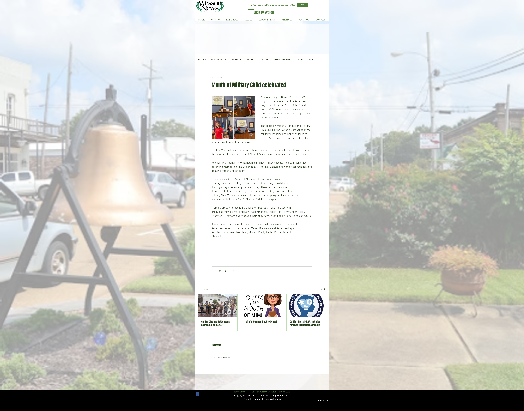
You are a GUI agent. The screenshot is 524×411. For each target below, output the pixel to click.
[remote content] (262, 249)
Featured (299, 59)
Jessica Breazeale (282, 59)
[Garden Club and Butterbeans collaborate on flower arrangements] (217, 305)
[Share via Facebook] (213, 271)
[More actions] (310, 77)
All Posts (202, 59)
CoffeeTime (236, 59)
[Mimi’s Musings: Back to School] (262, 305)
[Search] (251, 12)
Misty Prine (263, 59)
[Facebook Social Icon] (197, 394)
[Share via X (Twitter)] (219, 271)
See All (323, 289)
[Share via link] (233, 271)
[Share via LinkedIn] (226, 271)
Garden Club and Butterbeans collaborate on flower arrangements (215, 323)
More (311, 59)
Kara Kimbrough (218, 59)
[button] (232, 19)
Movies (250, 59)
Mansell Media (273, 399)
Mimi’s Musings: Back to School (261, 321)
